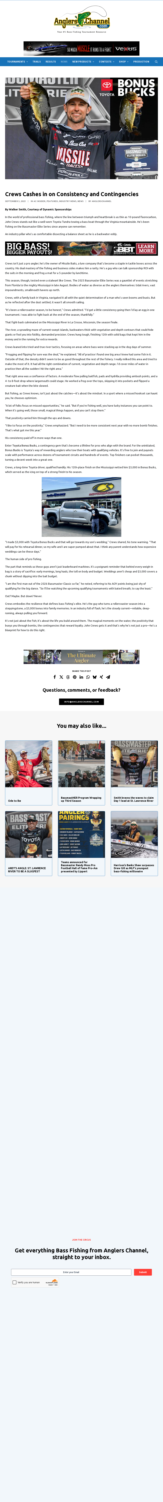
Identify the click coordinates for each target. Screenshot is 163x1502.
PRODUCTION (141, 61)
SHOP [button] (122, 61)
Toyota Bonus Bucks (24, 445)
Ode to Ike (14, 800)
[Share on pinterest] (74, 677)
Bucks (16, 450)
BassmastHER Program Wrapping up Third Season (81, 799)
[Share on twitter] (61, 677)
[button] (156, 61)
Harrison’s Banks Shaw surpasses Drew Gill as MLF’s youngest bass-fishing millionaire (134, 868)
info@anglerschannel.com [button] (81, 702)
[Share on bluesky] (95, 677)
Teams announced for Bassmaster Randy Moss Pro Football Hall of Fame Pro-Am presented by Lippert (79, 867)
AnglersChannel (102, 201)
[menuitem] (17, 61)
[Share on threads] (68, 677)
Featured (52, 201)
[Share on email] (108, 677)
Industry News (67, 201)
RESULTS (51, 61)
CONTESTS (105, 61)
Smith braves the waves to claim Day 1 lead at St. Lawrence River (134, 799)
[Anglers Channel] (82, 19)
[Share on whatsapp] (88, 677)
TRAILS (37, 61)
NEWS (64, 61)
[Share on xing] (101, 677)
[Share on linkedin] (81, 677)
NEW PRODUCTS (81, 61)
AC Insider (40, 201)
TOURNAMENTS (16, 61)
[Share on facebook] (54, 677)
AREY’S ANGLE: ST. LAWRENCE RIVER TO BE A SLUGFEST (27, 870)
